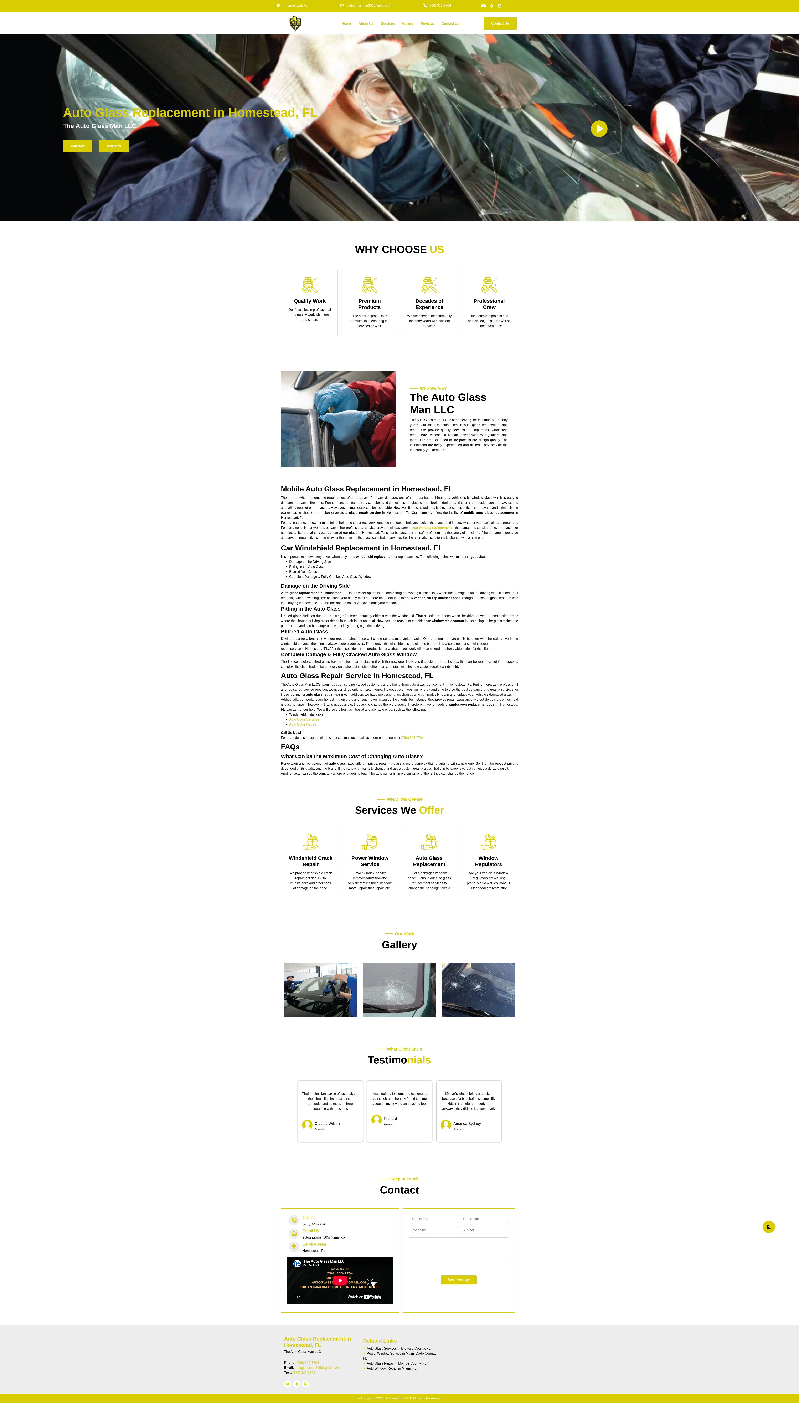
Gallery (407, 23)
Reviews (427, 23)
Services (388, 23)
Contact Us (450, 23)
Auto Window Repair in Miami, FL (390, 1368)
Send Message (459, 1280)
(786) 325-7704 (412, 737)
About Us (366, 23)
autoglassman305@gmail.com (317, 1368)
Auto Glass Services (304, 719)
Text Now (113, 146)
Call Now (78, 146)
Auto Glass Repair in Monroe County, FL (395, 1363)
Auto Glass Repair (302, 724)
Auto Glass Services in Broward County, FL (398, 1348)
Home (347, 23)
